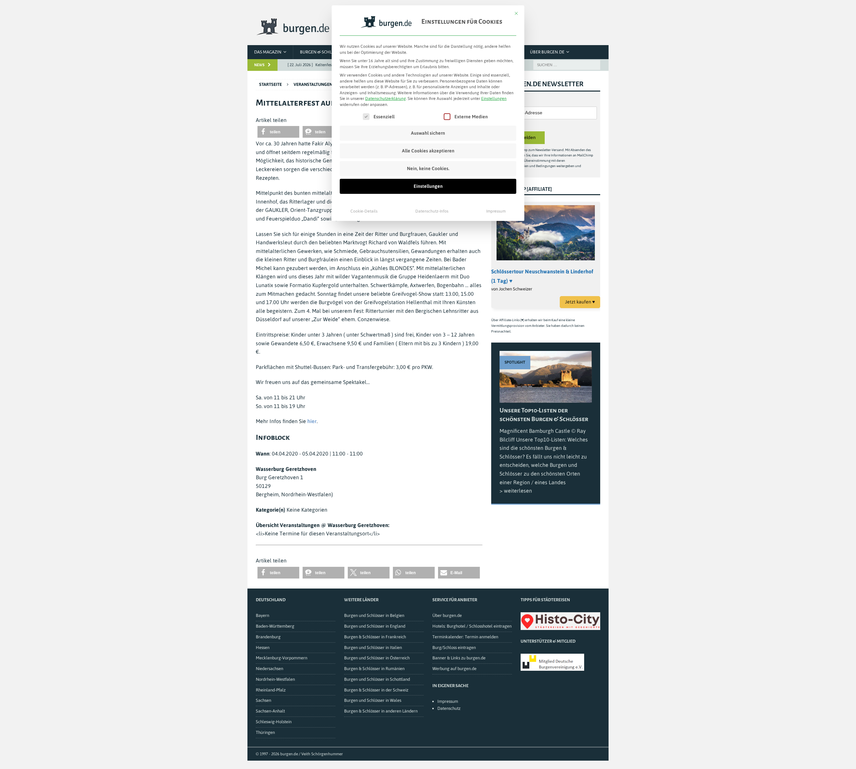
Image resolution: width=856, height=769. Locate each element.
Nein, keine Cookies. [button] (428, 168)
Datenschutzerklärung (385, 98)
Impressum (496, 211)
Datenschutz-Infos (431, 211)
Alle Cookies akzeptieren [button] (428, 150)
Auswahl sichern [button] (428, 133)
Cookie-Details (364, 211)
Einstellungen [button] (494, 98)
